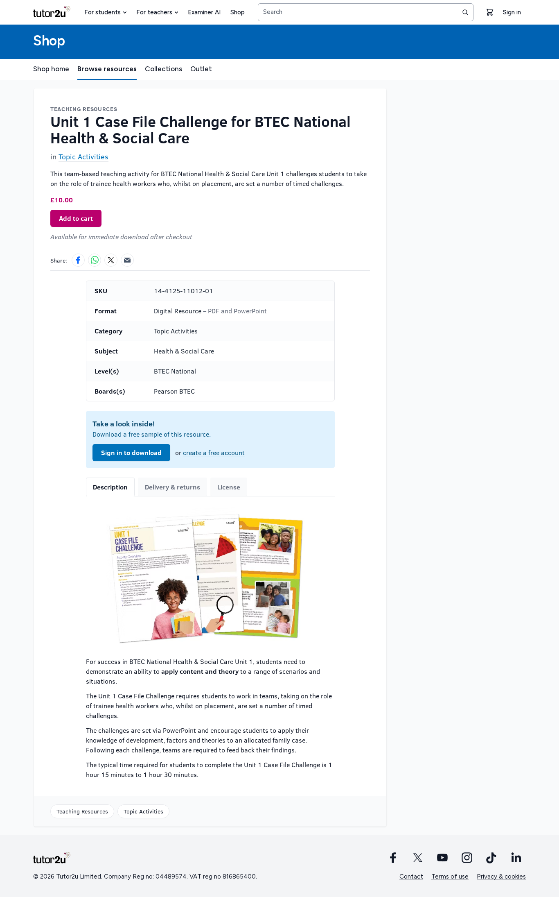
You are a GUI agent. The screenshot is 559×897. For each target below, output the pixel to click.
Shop (237, 12)
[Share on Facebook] (78, 260)
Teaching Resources (82, 811)
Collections (163, 69)
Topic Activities (83, 156)
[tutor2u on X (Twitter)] (418, 858)
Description (110, 486)
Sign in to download (131, 452)
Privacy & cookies (501, 876)
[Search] (465, 12)
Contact (411, 876)
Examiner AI (204, 12)
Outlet (201, 69)
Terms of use (450, 876)
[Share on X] (110, 260)
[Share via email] (127, 260)
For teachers (154, 12)
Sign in (512, 12)
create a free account (214, 452)
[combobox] (365, 12)
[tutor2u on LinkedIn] (516, 858)
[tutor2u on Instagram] (467, 858)
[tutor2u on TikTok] (491, 858)
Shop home (51, 69)
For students (102, 12)
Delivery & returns (172, 486)
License (228, 486)
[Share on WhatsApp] (94, 260)
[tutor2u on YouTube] (442, 858)
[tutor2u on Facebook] (393, 858)
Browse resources (107, 69)
